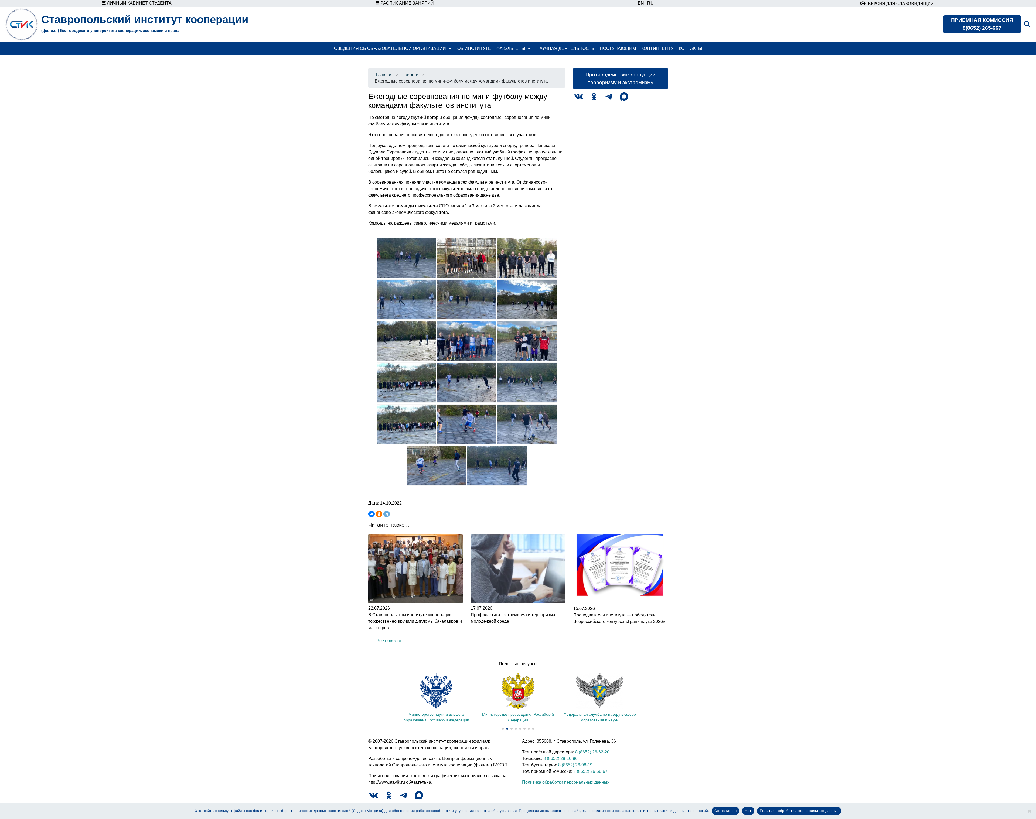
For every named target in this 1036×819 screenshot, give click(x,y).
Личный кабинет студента (139, 3)
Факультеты (510, 48)
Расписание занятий (406, 3)
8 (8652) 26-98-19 (575, 765)
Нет (748, 810)
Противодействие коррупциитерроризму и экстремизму (620, 78)
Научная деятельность (565, 48)
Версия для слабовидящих (900, 3)
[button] (503, 729)
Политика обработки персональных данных (565, 782)
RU (650, 3)
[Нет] (1029, 811)
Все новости (388, 640)
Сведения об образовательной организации (390, 48)
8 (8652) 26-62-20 (592, 752)
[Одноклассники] (379, 514)
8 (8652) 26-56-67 (590, 771)
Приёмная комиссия (982, 24)
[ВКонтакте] (371, 514)
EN (641, 3)
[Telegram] (386, 514)
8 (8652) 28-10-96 (560, 758)
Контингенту (657, 48)
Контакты (690, 48)
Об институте (474, 48)
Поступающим (618, 48)
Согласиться (725, 810)
